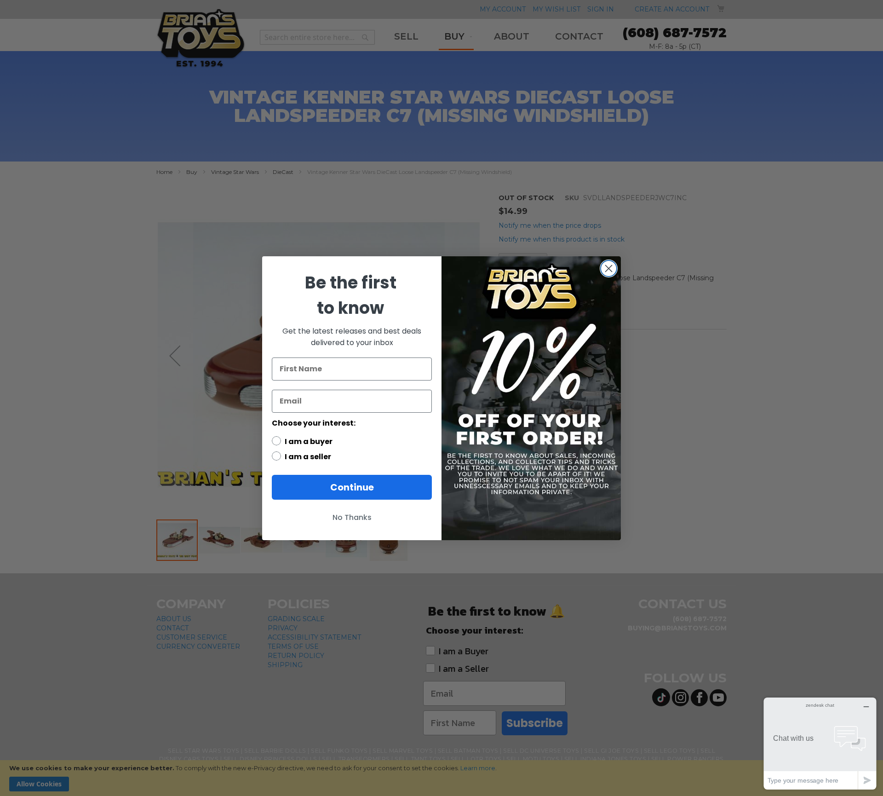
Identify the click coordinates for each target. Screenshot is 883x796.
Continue (352, 487)
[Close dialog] (608, 268)
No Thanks (352, 517)
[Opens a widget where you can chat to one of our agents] (820, 743)
